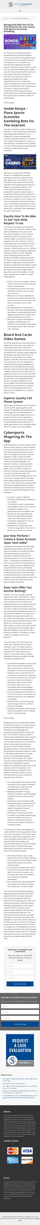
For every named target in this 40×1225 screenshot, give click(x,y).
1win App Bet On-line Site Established (13, 1083)
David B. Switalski (20, 4)
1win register (28, 758)
